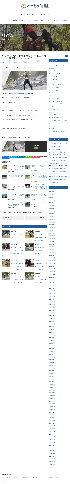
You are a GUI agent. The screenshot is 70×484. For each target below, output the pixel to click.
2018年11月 (52, 382)
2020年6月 (52, 329)
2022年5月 (52, 266)
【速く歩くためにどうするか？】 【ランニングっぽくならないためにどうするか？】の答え (16, 186)
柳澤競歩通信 (52, 115)
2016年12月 (52, 445)
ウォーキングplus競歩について (8, 477)
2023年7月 (52, 227)
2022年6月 (52, 263)
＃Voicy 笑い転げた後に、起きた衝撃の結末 (39, 203)
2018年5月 (52, 398)
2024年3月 (52, 205)
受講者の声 (52, 93)
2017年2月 (52, 439)
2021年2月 (52, 307)
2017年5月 (52, 431)
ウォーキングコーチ (12, 62)
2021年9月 (52, 288)
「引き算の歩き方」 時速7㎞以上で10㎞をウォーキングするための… (41, 266)
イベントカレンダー (45, 20)
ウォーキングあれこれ (54, 73)
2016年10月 (52, 450)
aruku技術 (51, 68)
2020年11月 (52, 316)
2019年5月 (52, 365)
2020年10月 (52, 318)
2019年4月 (52, 368)
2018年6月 (52, 395)
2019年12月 (52, 346)
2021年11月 (52, 282)
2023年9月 (52, 222)
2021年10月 (52, 285)
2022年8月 (52, 258)
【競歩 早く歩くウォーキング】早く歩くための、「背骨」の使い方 (41, 237)
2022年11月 (52, 249)
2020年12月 (52, 313)
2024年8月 (52, 192)
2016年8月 (52, 456)
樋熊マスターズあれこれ (55, 118)
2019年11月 (52, 349)
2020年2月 (52, 340)
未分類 (51, 106)
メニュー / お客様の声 (33, 20)
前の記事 (7, 217)
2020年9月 (52, 321)
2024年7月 (52, 194)
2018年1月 (52, 409)
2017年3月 (52, 437)
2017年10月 (52, 417)
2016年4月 (52, 464)
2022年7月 (52, 260)
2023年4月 (52, 236)
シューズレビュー (53, 79)
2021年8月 (52, 291)
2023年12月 (52, 214)
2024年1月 (52, 211)
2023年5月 (52, 233)
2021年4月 (52, 302)
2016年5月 (52, 462)
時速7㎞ (25, 62)
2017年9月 (52, 420)
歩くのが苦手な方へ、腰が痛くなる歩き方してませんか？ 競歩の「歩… (17, 266)
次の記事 (42, 217)
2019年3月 (52, 371)
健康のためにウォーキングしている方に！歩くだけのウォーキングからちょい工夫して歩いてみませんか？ (16, 196)
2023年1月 (52, 244)
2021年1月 (52, 310)
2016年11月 (52, 448)
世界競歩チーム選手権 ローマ (56, 90)
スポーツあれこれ (53, 82)
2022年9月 (52, 255)
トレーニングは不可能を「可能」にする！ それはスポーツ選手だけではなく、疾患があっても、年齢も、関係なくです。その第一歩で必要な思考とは (39, 186)
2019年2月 (52, 373)
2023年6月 (52, 230)
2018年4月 (52, 401)
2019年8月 (52, 357)
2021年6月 (52, 296)
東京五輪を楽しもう (54, 109)
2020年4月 (52, 335)
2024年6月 (52, 197)
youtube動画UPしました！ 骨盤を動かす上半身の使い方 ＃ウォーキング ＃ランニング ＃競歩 (16, 204)
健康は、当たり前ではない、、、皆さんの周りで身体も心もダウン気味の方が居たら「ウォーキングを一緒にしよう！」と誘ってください (16, 167)
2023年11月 (52, 216)
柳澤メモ (51, 112)
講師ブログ (64, 20)
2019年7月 (52, 360)
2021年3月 (52, 305)
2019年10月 (52, 351)
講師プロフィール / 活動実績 (18, 20)
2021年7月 (52, 294)
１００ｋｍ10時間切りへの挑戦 (57, 65)
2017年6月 (52, 428)
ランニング (20, 62)
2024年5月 (52, 200)
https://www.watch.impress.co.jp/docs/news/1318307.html (17, 93)
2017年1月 (52, 442)
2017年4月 (52, 434)
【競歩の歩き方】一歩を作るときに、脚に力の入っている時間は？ (41, 279)
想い (50, 95)
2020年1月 (52, 343)
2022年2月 (52, 274)
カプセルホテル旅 (53, 76)
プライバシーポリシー (6, 480)
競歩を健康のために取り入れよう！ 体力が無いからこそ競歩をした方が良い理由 (39, 196)
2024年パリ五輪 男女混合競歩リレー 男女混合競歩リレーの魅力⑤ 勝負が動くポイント (58, 160)
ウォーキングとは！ (45, 477)
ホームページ (6, 20)
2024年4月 (52, 203)
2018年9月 (52, 387)
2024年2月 (52, 208)
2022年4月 (52, 269)
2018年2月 (52, 406)
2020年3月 (52, 338)
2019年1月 (52, 376)
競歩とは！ (52, 477)
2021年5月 (52, 299)
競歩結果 (51, 129)
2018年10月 (52, 384)
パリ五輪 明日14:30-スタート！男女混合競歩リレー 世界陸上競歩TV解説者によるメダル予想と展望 (58, 152)
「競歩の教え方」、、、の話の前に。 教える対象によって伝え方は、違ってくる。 (16, 176)
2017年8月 (52, 423)
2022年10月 (52, 252)
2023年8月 (52, 225)
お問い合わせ (56, 20)
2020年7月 (52, 327)
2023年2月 (52, 241)
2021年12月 (52, 280)
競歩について (52, 126)
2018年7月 (52, 393)
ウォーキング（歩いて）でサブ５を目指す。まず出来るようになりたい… (41, 250)
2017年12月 (52, 412)
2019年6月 (52, 362)
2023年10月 (52, 219)
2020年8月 (52, 324)
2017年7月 (52, 426)
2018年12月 (52, 379)
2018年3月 (52, 404)
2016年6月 (52, 459)
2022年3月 (52, 271)
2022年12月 (52, 247)
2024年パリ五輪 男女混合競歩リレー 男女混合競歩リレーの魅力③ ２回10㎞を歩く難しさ (58, 179)
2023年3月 (52, 238)
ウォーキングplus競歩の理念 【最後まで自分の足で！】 (27, 477)
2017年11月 (52, 415)
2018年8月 (52, 390)
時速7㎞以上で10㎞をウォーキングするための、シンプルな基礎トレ (26, 61)
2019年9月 (52, 354)
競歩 (29, 62)
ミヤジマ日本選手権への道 (55, 87)
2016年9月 (52, 453)
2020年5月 (52, 332)
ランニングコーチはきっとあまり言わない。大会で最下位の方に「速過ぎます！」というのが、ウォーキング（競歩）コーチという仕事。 (39, 177)
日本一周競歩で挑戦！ (54, 98)
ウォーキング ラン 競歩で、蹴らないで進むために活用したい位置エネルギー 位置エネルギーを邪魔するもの (39, 167)
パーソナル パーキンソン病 (56, 84)
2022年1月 (52, 277)
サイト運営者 (58, 477)
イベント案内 (52, 71)
